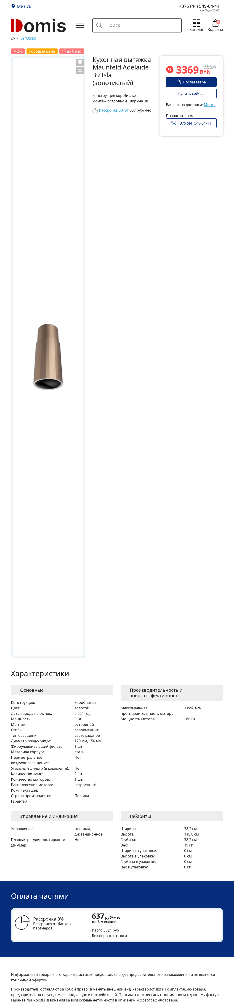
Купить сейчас (191, 93)
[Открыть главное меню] (80, 25)
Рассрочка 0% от (114, 110)
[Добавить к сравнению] (80, 70)
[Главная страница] (13, 37)
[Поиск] (99, 25)
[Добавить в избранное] (80, 62)
